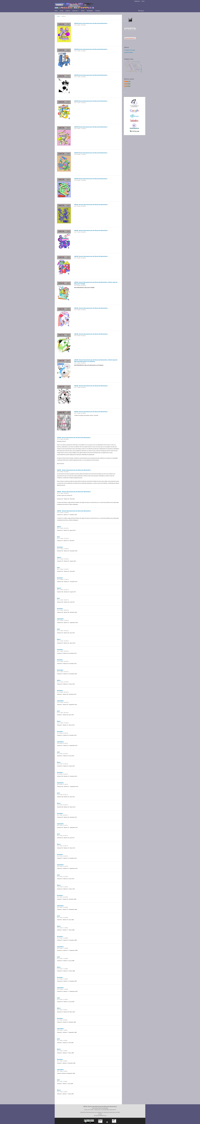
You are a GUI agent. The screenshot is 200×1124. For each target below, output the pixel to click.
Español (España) (128, 52)
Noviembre (60, 670)
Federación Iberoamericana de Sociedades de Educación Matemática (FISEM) (100, 1112)
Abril (58, 537)
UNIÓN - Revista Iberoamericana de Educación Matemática (74, 470)
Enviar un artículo (130, 29)
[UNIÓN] (134, 107)
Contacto (97, 10)
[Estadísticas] (130, 22)
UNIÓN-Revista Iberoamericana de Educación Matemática (90, 23)
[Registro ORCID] (124, 93)
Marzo (59, 639)
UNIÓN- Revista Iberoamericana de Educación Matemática (91, 204)
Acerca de (75, 10)
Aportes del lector (130, 38)
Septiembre (60, 619)
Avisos (82, 10)
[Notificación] (124, 22)
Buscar (142, 10)
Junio (58, 629)
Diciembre (60, 547)
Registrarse (137, 1)
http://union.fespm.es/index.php (100, 1108)
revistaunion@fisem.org (100, 1115)
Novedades (90, 10)
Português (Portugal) (129, 50)
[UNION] (134, 131)
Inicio (56, 10)
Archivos (68, 10)
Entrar (143, 1)
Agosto (59, 526)
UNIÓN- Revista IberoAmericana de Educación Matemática (73, 437)
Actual (61, 10)
